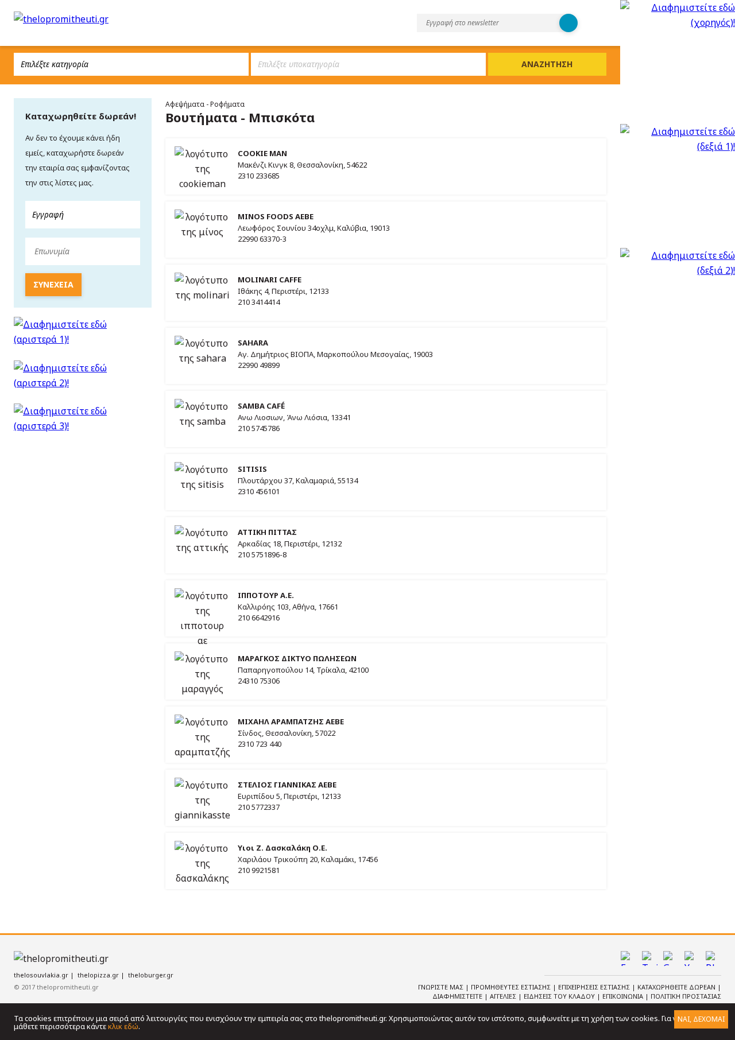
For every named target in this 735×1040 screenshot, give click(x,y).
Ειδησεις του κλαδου (560, 996)
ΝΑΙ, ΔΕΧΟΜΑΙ (701, 1019)
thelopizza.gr (98, 975)
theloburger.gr (150, 975)
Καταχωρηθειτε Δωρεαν (677, 987)
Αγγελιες (504, 996)
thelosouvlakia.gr (41, 975)
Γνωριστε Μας (441, 987)
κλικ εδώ (123, 1026)
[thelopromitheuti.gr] (61, 19)
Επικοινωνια (623, 996)
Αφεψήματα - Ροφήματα (205, 104)
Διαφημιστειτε (458, 996)
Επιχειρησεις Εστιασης (595, 987)
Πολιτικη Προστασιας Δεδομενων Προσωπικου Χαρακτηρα (625, 1001)
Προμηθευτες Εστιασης (511, 987)
